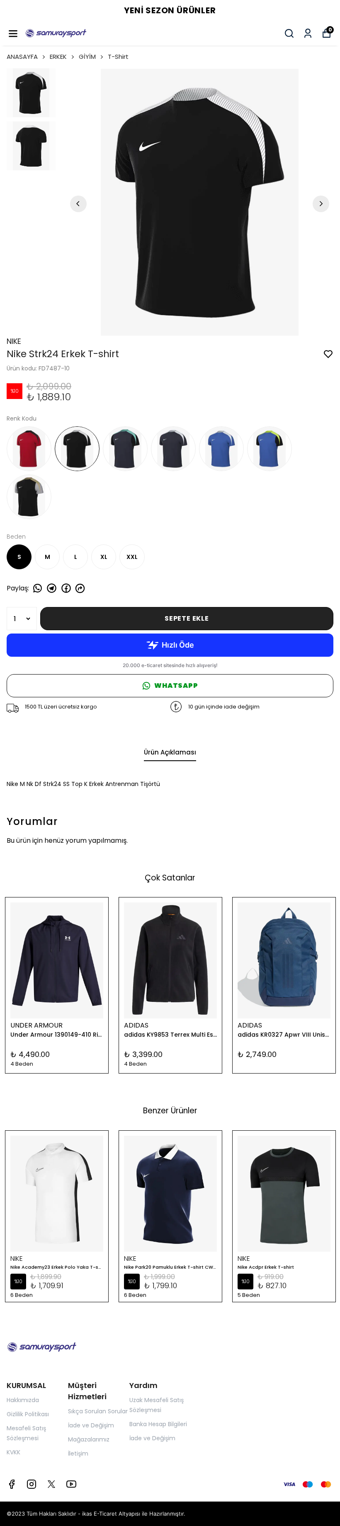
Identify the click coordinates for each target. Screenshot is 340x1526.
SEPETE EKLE (187, 618)
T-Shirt (118, 56)
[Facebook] (12, 1484)
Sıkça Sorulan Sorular (98, 1411)
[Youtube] (71, 1484)
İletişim (78, 1453)
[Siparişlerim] (308, 33)
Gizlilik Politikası (28, 1414)
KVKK (13, 1452)
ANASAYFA (22, 56)
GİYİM (87, 56)
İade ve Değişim (91, 1425)
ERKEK (58, 56)
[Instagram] (31, 1484)
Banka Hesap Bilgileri (158, 1424)
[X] (51, 1484)
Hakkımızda (23, 1400)
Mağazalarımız (88, 1439)
